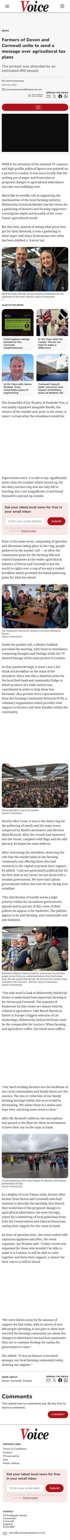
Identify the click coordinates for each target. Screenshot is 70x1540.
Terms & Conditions (14, 1449)
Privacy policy (11, 1456)
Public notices (11, 1463)
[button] (7, 6)
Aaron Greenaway (14, 80)
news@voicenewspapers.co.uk (27, 1532)
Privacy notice (28, 531)
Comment (58, 1414)
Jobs (5, 1459)
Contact (7, 1452)
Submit (56, 521)
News (5, 30)
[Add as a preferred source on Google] (35, 95)
